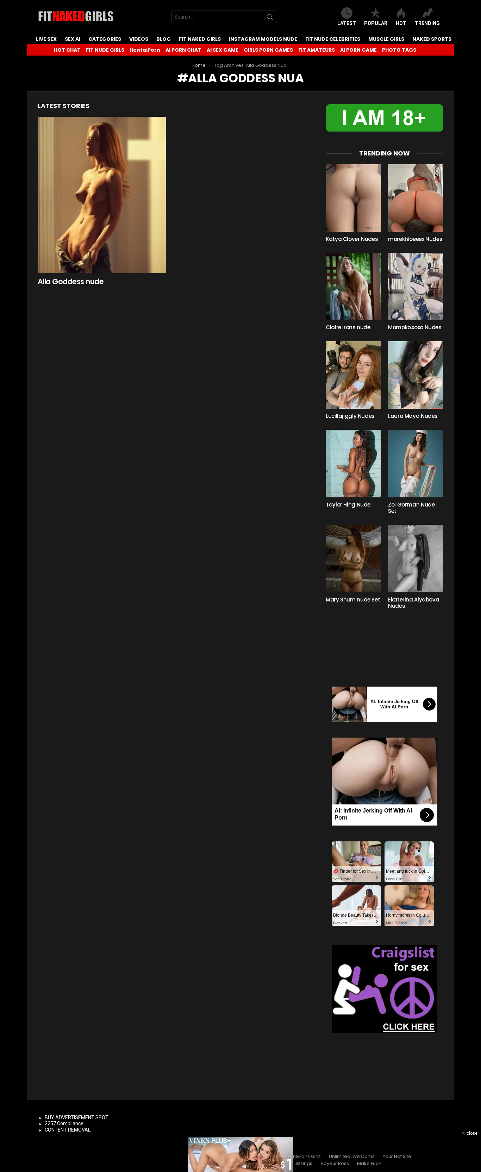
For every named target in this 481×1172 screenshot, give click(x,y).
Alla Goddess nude (71, 281)
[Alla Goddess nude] (102, 195)
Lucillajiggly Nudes (350, 416)
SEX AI (72, 39)
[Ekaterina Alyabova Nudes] (415, 558)
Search (270, 18)
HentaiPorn (145, 49)
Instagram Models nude (263, 39)
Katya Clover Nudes (352, 239)
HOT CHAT (67, 49)
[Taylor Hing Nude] (353, 463)
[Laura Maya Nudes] (415, 375)
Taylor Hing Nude (348, 504)
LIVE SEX (46, 39)
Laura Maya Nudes (413, 416)
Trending (427, 23)
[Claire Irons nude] (353, 286)
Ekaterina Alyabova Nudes (413, 603)
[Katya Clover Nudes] (353, 198)
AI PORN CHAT (183, 49)
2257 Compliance (64, 1123)
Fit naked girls (200, 39)
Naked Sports (431, 39)
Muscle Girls (386, 39)
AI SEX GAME (222, 49)
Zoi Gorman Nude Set (411, 508)
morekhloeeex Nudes (415, 239)
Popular (375, 23)
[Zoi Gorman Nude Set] (415, 463)
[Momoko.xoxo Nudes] (415, 286)
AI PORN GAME (358, 49)
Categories (104, 39)
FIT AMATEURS (316, 49)
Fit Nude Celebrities (332, 39)
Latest (346, 23)
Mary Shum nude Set (353, 599)
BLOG (163, 39)
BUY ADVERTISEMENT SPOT (76, 1117)
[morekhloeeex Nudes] (415, 198)
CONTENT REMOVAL (67, 1130)
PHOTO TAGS (399, 49)
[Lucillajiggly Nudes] (353, 375)
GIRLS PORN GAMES (268, 49)
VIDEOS (138, 39)
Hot (401, 23)
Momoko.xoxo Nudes (415, 327)
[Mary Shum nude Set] (353, 558)
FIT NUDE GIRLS (105, 49)
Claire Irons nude (348, 327)
